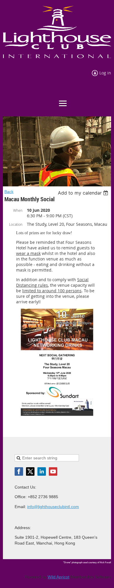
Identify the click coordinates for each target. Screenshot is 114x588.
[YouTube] (53, 471)
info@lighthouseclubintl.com (53, 506)
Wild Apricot (58, 577)
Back (8, 191)
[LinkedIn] (41, 471)
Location (16, 224)
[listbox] (84, 192)
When (18, 210)
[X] (30, 471)
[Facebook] (19, 471)
